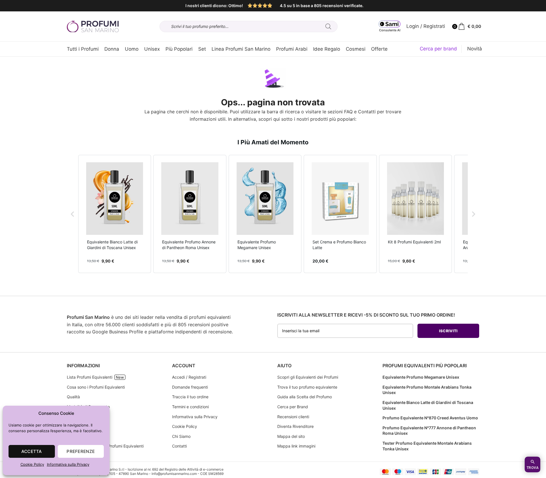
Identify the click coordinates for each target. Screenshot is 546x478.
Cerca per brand (438, 49)
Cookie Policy (32, 464)
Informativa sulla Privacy (68, 464)
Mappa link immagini (296, 446)
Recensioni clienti (293, 416)
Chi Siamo (181, 436)
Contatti (367, 111)
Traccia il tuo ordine (190, 396)
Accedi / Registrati (189, 377)
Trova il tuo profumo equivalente (307, 387)
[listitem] (114, 214)
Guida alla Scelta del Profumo (304, 396)
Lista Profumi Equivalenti (89, 377)
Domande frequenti (190, 387)
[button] (72, 214)
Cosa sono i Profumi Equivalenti (96, 387)
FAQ (348, 111)
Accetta (31, 451)
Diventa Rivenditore (295, 426)
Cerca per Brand (292, 406)
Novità (474, 49)
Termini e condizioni (190, 406)
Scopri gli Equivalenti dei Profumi (307, 377)
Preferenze (81, 451)
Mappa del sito (291, 436)
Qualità (73, 396)
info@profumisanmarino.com (174, 473)
